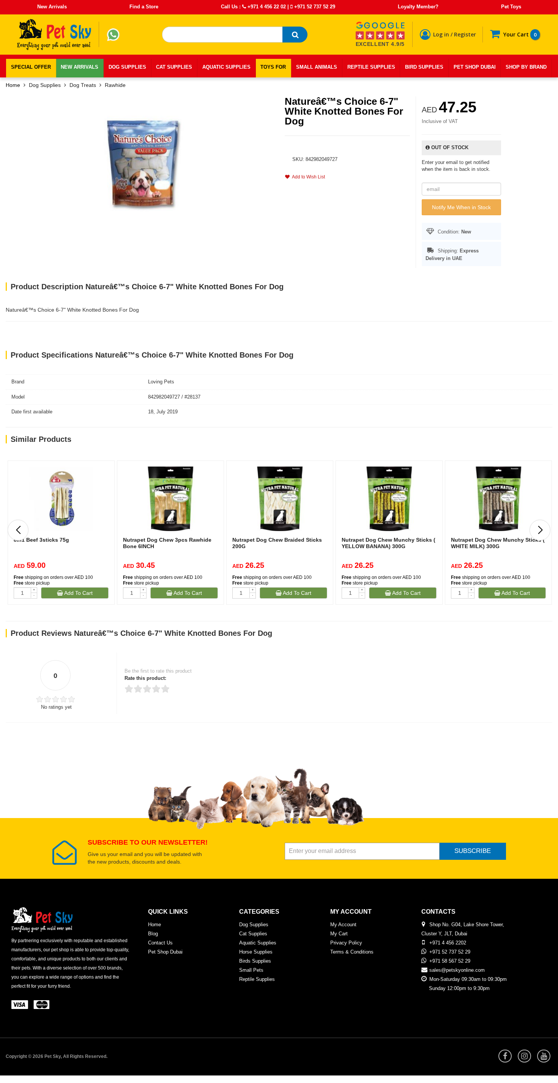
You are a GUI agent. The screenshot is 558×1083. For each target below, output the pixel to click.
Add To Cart (78, 593)
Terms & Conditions (352, 952)
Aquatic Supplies (257, 943)
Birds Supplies (255, 961)
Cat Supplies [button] (174, 67)
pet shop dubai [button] (475, 67)
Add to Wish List (307, 177)
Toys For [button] (273, 67)
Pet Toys (511, 6)
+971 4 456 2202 (447, 943)
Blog (153, 933)
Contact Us (160, 943)
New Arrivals (52, 6)
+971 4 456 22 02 (266, 6)
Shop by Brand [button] (526, 67)
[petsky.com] (54, 34)
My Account (343, 924)
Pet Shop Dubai (165, 952)
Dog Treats (82, 85)
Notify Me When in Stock (461, 207)
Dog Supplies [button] (127, 67)
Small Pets (251, 970)
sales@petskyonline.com (457, 970)
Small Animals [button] (316, 67)
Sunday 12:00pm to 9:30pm (459, 988)
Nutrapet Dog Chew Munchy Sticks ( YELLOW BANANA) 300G (388, 543)
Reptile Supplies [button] (371, 67)
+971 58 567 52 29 (449, 961)
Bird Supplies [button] (424, 67)
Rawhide (115, 85)
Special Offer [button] (31, 67)
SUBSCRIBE (472, 850)
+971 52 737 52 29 (314, 6)
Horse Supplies (256, 952)
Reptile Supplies (257, 979)
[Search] (294, 35)
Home (13, 85)
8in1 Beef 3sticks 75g (41, 540)
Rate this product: (145, 678)
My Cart (339, 933)
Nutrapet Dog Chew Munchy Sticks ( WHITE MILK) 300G (498, 543)
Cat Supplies (253, 933)
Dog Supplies (45, 85)
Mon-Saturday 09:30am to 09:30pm (468, 979)
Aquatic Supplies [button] (226, 67)
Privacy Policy (346, 943)
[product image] (142, 162)
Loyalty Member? (418, 6)
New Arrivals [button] (79, 67)
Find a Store (143, 6)
